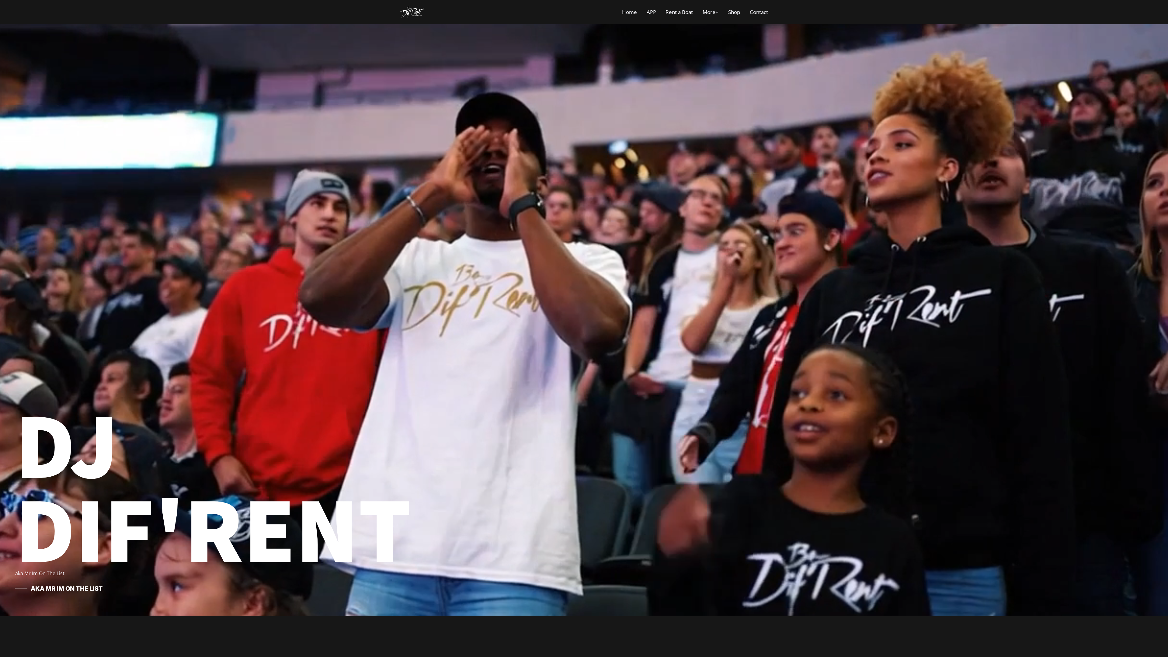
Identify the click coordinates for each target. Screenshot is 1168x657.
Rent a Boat (679, 12)
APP (651, 12)
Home (629, 12)
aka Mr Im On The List (67, 588)
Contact (759, 12)
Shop (734, 12)
